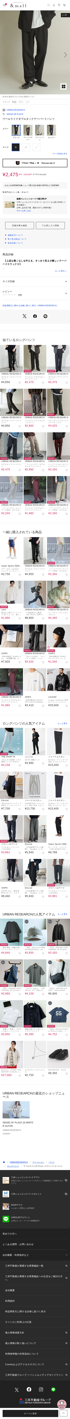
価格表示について (15, 235)
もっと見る (60, 271)
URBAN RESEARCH (16, 110)
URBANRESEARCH (19, 1162)
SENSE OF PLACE (15, 114)
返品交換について (15, 243)
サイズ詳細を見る (59, 154)
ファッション (38, 1162)
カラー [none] (5, 129)
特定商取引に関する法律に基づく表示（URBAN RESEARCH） (30, 305)
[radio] (16, 133)
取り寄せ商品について (17, 239)
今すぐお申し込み (24, 211)
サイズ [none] (5, 147)
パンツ (52, 1162)
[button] (35, 54)
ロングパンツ (13, 1166)
